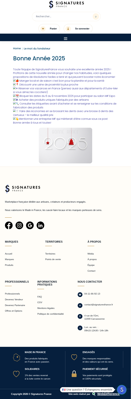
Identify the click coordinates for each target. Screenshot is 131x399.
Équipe (91, 265)
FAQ (39, 296)
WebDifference (108, 394)
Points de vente (53, 259)
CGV (39, 302)
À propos (92, 259)
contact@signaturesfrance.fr (98, 304)
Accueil (8, 253)
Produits (9, 265)
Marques (9, 259)
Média (91, 253)
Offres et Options (13, 311)
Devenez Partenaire (15, 305)
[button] (122, 390)
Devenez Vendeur (14, 299)
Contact (91, 271)
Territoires (50, 253)
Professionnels (12, 293)
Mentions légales (45, 308)
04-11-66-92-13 (92, 293)
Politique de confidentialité (50, 314)
